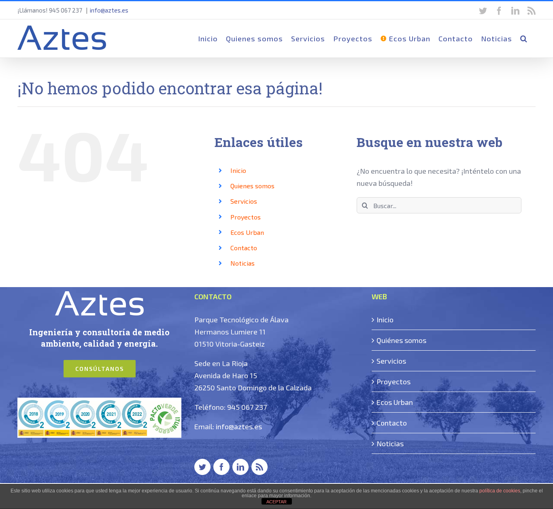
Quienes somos (252, 186)
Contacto (243, 247)
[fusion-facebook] (221, 467)
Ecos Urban (247, 232)
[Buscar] (523, 38)
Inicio (238, 170)
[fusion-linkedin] (240, 467)
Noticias (242, 263)
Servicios (243, 201)
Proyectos (245, 217)
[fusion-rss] (259, 467)
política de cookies (499, 491)
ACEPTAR (276, 501)
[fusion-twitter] (202, 467)
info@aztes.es (109, 10)
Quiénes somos (401, 340)
